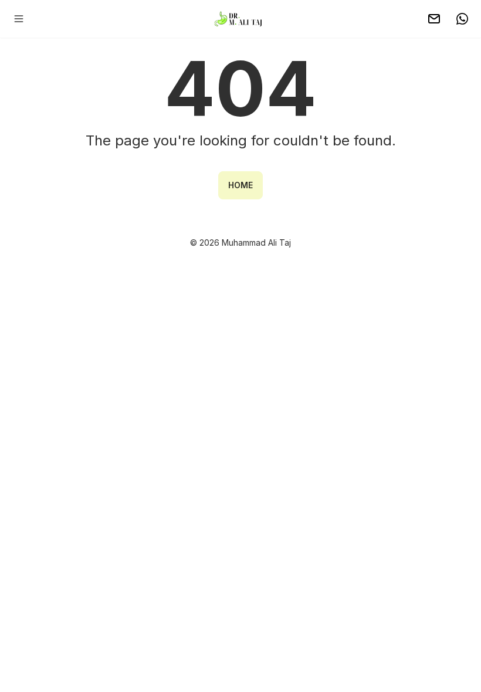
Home (240, 185)
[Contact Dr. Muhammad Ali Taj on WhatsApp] (462, 19)
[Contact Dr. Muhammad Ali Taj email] (434, 19)
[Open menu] (19, 19)
